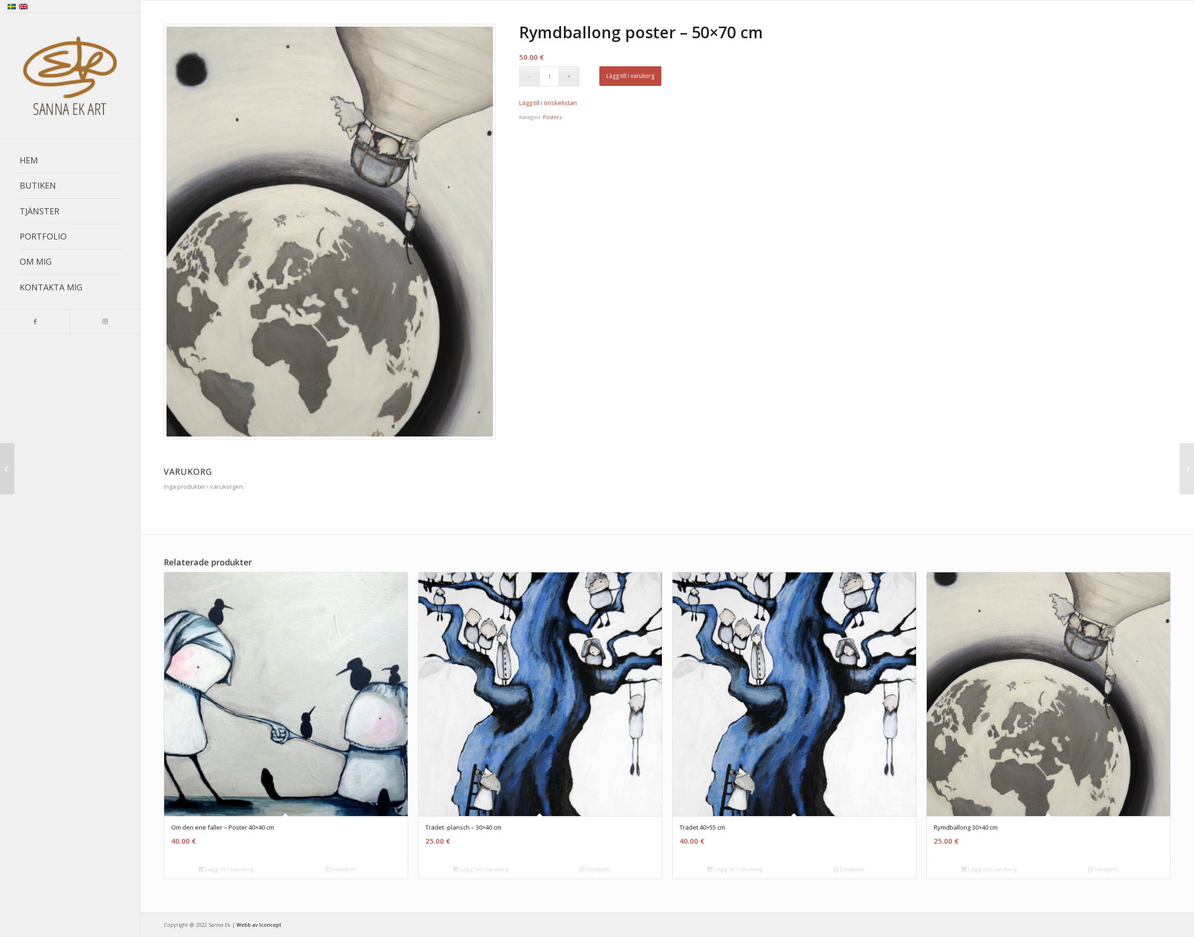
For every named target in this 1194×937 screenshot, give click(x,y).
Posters (552, 116)
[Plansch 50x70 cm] (330, 231)
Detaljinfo (343, 869)
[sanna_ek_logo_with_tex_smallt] (70, 76)
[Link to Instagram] (105, 321)
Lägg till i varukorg (630, 76)
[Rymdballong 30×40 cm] (7, 468)
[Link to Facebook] (35, 321)
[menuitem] (70, 160)
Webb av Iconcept (258, 924)
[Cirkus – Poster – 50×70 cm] (1187, 468)
